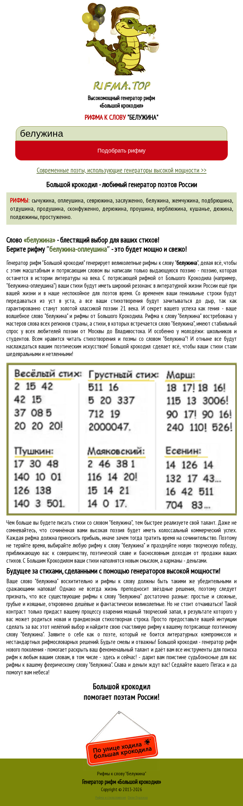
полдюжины (24, 217)
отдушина (22, 208)
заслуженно (129, 200)
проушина (141, 208)
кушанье (200, 208)
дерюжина (114, 208)
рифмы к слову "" (170, 262)
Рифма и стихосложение (110, 797)
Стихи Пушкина (138, 797)
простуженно (55, 217)
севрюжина (100, 200)
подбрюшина (217, 200)
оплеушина (71, 200)
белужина (157, 200)
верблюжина (171, 208)
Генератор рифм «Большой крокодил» (121, 781)
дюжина (222, 208)
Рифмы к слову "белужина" (121, 773)
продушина (50, 208)
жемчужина (185, 200)
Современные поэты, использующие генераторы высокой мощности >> (122, 170)
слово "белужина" (176, 323)
